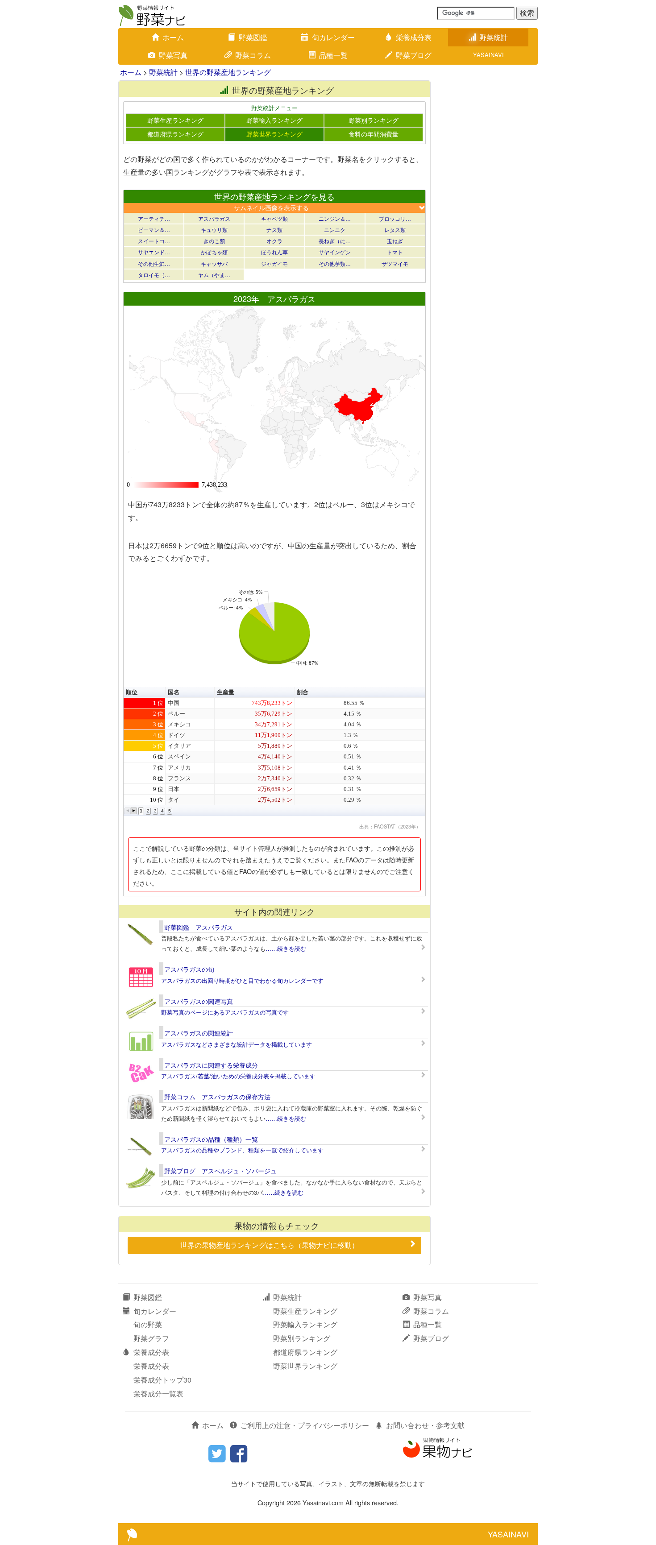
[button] (128, 811)
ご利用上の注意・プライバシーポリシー (305, 1425)
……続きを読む (286, 948)
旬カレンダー (333, 37)
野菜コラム (253, 55)
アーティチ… (154, 218)
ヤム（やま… (214, 274)
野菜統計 (493, 37)
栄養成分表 (414, 37)
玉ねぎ (395, 240)
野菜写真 (173, 55)
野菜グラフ (151, 1338)
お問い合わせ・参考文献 (425, 1425)
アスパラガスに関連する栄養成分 (211, 1064)
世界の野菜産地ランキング (228, 72)
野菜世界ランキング (274, 133)
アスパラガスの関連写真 (198, 1001)
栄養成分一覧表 (158, 1393)
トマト (395, 252)
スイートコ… (154, 240)
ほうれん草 (274, 252)
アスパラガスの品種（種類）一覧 (211, 1139)
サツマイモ (395, 263)
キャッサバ (214, 263)
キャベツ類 (274, 218)
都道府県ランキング (175, 133)
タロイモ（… (154, 274)
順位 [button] (131, 692)
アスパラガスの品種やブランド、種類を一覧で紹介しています (242, 1150)
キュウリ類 (214, 229)
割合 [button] (302, 692)
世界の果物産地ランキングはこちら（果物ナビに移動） (269, 1245)
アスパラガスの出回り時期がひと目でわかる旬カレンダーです (242, 980)
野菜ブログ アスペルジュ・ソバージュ (220, 1170)
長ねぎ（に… (335, 240)
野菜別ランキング (374, 120)
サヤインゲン (335, 252)
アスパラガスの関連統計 (198, 1032)
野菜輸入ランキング (274, 120)
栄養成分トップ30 (162, 1380)
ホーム (173, 37)
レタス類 (395, 229)
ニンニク (334, 229)
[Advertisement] (488, 214)
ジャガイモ (274, 263)
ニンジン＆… (335, 218)
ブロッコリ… (395, 218)
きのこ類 (214, 240)
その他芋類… (335, 263)
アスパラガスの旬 (189, 969)
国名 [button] (173, 692)
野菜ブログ (414, 55)
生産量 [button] (225, 692)
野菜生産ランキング (175, 120)
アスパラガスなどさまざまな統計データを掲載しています (236, 1044)
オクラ (274, 240)
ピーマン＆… (154, 229)
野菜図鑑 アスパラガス (198, 927)
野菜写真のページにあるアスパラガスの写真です (225, 1012)
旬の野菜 (147, 1324)
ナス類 (274, 229)
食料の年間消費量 (374, 133)
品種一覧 (333, 55)
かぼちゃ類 (214, 252)
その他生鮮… (154, 263)
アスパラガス (214, 218)
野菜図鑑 (253, 37)
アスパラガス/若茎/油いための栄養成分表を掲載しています (238, 1076)
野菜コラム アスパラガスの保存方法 (217, 1096)
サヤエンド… (154, 252)
